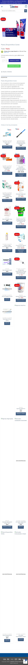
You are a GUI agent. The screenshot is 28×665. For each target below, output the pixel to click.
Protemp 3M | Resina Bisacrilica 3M (21, 246)
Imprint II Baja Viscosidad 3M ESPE (7, 246)
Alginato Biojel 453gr (21, 296)
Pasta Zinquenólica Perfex (7, 636)
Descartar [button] (24, 3)
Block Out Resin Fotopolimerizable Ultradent (21, 143)
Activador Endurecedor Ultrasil (21, 636)
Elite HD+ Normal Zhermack (7, 142)
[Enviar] (25, 10)
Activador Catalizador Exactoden (21, 522)
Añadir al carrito (14, 60)
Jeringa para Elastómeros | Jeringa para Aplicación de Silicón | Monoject (21, 271)
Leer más (7, 322)
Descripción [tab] (4, 77)
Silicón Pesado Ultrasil (7, 296)
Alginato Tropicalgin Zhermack (21, 194)
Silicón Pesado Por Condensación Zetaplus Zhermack (7, 195)
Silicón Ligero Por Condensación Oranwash (7, 168)
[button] (2, 6)
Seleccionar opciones (21, 175)
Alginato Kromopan (7, 270)
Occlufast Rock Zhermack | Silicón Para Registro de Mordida (21, 168)
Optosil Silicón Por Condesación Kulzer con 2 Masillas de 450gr (21, 221)
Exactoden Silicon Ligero (7, 320)
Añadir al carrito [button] (7, 146)
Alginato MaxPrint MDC (21, 409)
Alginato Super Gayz (7, 219)
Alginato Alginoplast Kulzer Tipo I (7, 522)
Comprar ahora (14, 66)
